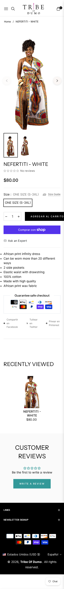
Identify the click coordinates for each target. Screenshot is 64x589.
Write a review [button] (32, 483)
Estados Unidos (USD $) (23, 554)
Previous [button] (7, 81)
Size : (21, 194)
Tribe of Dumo (31, 562)
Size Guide (54, 194)
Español (53, 554)
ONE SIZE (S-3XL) (18, 202)
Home (7, 21)
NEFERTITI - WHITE (32, 413)
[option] (32, 79)
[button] (12, 170)
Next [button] (57, 81)
